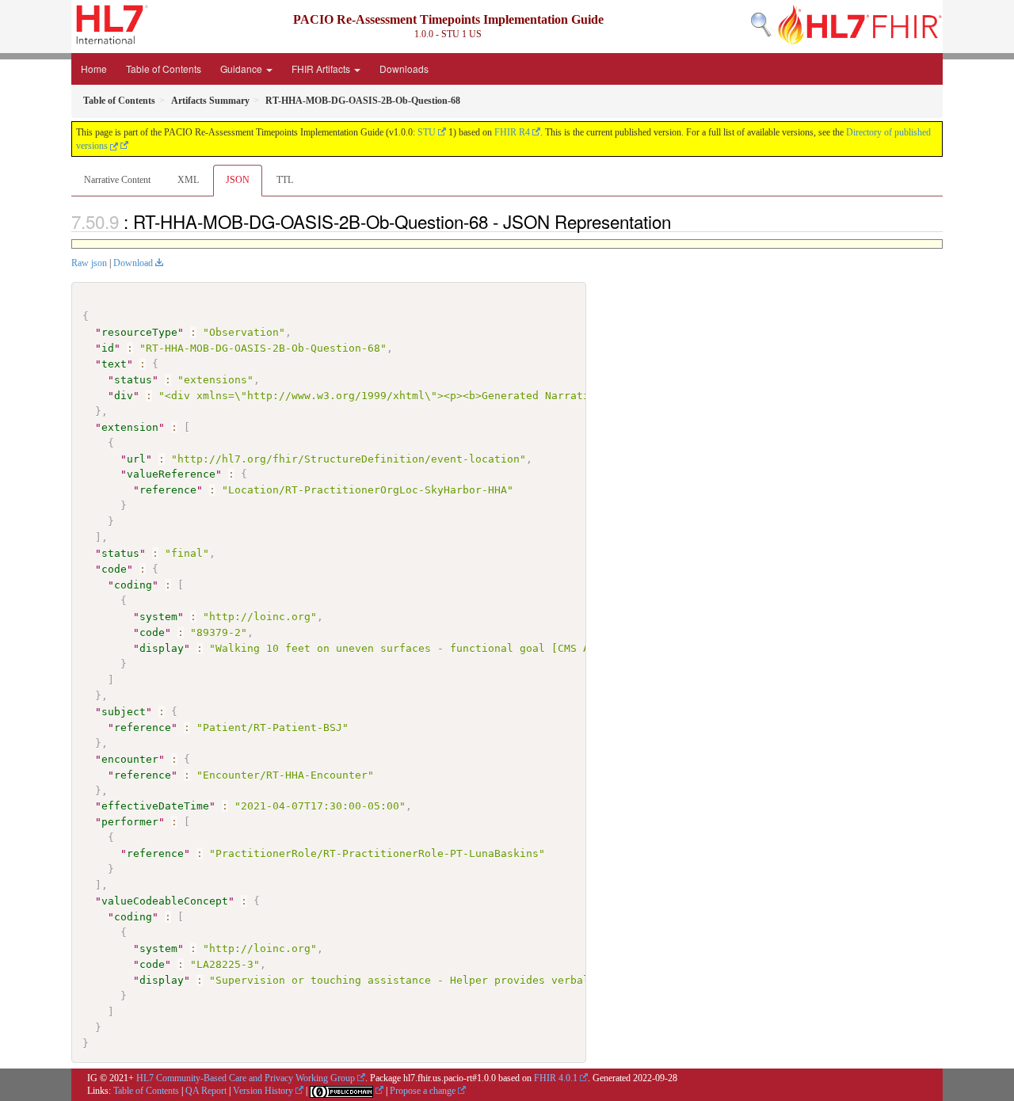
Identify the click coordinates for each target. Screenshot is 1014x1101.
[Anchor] (679, 221)
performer (129, 822)
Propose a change (423, 1090)
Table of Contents (163, 68)
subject (123, 712)
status (133, 380)
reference (167, 490)
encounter (129, 759)
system (158, 617)
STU (426, 132)
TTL (284, 179)
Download (133, 263)
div (123, 396)
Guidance (242, 68)
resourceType (139, 332)
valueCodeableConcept (164, 901)
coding (133, 585)
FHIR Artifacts (322, 68)
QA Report (206, 1090)
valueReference (171, 474)
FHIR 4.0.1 (556, 1078)
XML (188, 179)
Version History (263, 1090)
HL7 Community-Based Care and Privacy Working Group (245, 1078)
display (161, 648)
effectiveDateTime (155, 806)
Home (94, 68)
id (107, 348)
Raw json (89, 263)
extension (129, 427)
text (114, 364)
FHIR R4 (512, 132)
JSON (238, 179)
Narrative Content (117, 179)
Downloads (404, 68)
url (136, 459)
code (114, 569)
